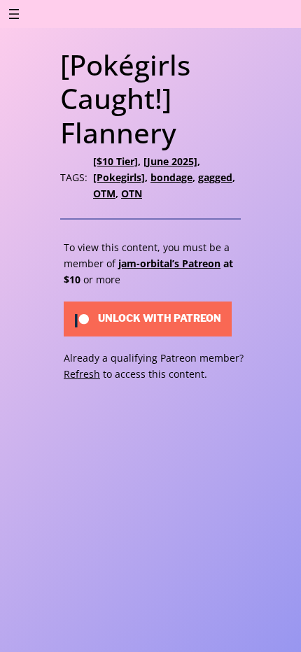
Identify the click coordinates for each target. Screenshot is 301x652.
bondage (171, 177)
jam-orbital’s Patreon (169, 263)
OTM (104, 193)
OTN (131, 193)
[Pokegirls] (119, 177)
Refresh (82, 374)
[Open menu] (14, 14)
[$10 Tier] (115, 161)
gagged (215, 177)
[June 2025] (170, 161)
